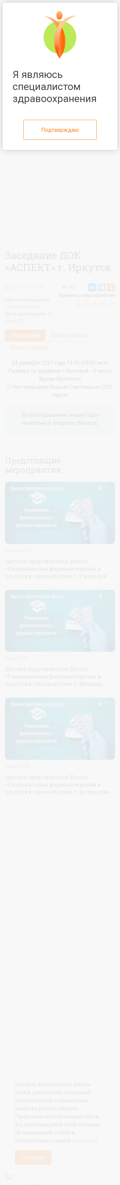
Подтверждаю (60, 129)
